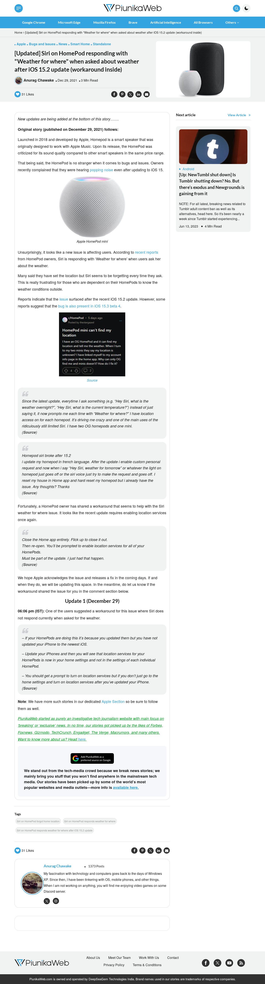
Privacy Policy (114, 965)
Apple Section (113, 701)
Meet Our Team (119, 958)
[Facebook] (206, 962)
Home (18, 32)
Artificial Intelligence (165, 22)
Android (188, 168)
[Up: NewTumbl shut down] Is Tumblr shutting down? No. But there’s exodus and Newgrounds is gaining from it (212, 184)
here (82, 739)
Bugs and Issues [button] (42, 44)
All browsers (203, 22)
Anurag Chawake (39, 80)
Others (230, 22)
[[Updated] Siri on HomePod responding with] (203, 68)
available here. (126, 787)
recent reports (146, 252)
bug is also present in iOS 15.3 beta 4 (89, 305)
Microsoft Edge (69, 22)
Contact (173, 958)
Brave (133, 22)
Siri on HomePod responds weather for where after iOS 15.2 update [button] (55, 830)
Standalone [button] (102, 44)
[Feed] (241, 962)
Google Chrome (33, 22)
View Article (237, 115)
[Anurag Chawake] (30, 883)
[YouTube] (229, 962)
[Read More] (213, 146)
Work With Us (149, 958)
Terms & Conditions (147, 965)
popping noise (101, 169)
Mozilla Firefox (104, 22)
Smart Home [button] (80, 44)
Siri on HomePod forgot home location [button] (38, 821)
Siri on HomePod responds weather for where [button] (90, 821)
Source (92, 380)
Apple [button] (21, 44)
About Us (93, 958)
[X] (217, 962)
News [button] (63, 44)
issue (63, 299)
